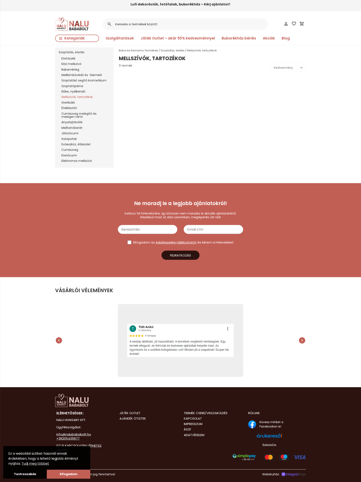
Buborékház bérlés (239, 38)
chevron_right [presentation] (302, 340)
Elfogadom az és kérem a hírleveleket (183, 242)
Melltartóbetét (72, 128)
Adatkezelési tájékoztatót (176, 242)
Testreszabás (25, 474)
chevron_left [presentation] (58, 340)
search (109, 24)
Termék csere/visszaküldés (206, 413)
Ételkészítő (69, 108)
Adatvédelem (194, 435)
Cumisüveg (69, 150)
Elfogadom (68, 474)
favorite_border (293, 23)
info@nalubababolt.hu (73, 434)
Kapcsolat (193, 418)
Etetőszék (68, 58)
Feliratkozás (180, 255)
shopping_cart (301, 23)
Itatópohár (69, 139)
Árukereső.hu (269, 444)
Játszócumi (69, 133)
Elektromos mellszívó (76, 161)
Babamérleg (70, 69)
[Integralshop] (293, 474)
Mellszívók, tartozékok (77, 97)
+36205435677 (68, 438)
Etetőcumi (69, 155)
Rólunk (254, 413)
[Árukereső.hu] (269, 438)
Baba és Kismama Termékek (138, 50)
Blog (286, 38)
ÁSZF (187, 429)
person (286, 23)
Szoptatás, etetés (71, 52)
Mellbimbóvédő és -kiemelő (81, 75)
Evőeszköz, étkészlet (76, 144)
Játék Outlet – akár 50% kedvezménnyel (178, 38)
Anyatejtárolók (72, 122)
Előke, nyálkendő (73, 91)
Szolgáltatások (120, 38)
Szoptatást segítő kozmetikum (83, 80)
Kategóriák (74, 38)
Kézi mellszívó (71, 64)
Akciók (269, 38)
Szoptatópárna (72, 86)
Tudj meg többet (35, 463)
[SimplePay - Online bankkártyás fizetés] (269, 459)
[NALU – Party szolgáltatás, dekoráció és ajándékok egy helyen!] (84, 400)
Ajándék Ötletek (132, 418)
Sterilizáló (68, 102)
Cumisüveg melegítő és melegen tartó (79, 115)
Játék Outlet (129, 413)
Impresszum (193, 424)
